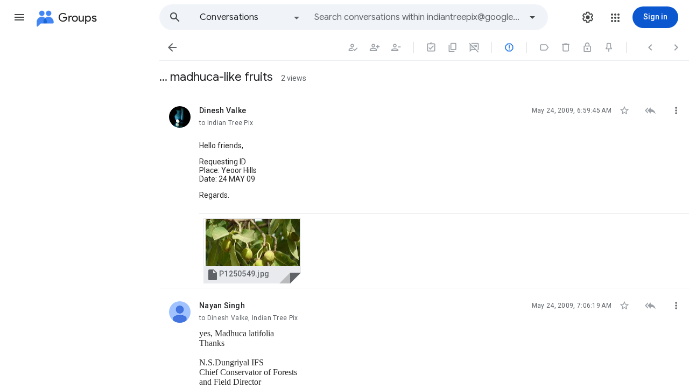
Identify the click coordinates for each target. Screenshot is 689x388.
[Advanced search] (532, 17)
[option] (250, 17)
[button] (19, 17)
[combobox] (418, 17)
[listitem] (424, 190)
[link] (252, 250)
